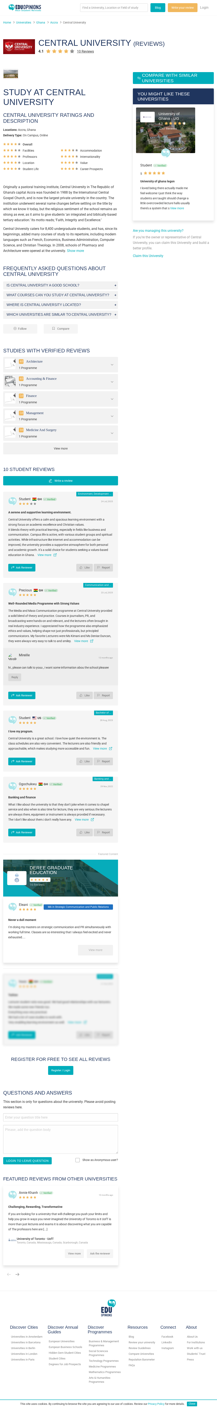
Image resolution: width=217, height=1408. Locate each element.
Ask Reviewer (24, 567)
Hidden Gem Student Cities (65, 1352)
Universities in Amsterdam (26, 1336)
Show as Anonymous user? (100, 1160)
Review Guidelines (140, 1348)
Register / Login (60, 1070)
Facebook (167, 1336)
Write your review (182, 7)
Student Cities (57, 1358)
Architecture (34, 361)
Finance (31, 396)
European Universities (62, 1341)
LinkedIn (166, 1342)
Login (204, 8)
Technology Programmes (104, 1360)
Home (7, 22)
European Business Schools (65, 1347)
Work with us (195, 1348)
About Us (192, 1336)
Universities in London (24, 1353)
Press (190, 1359)
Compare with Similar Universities (169, 78)
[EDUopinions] (24, 7)
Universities (23, 22)
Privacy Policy (156, 1403)
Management (34, 413)
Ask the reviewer (100, 1253)
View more (95, 950)
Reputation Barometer (142, 1359)
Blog (158, 7)
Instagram (167, 1348)
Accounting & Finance (41, 378)
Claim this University (148, 256)
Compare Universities (141, 1353)
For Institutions (196, 1342)
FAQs (132, 1365)
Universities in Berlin (23, 1348)
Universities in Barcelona (25, 1342)
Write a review (63, 480)
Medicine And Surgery (41, 430)
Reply (14, 677)
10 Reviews (85, 51)
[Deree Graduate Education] (16, 878)
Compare (63, 329)
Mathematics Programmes (105, 1372)
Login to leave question (27, 1160)
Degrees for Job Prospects (65, 1364)
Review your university (142, 1342)
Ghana (40, 22)
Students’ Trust (196, 1353)
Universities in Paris (23, 1359)
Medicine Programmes (102, 1366)
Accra (54, 22)
